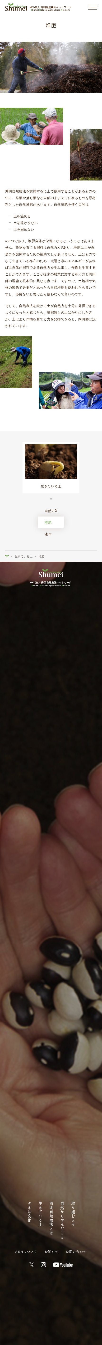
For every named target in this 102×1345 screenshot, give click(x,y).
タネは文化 (29, 1212)
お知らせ (51, 1251)
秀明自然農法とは (51, 1218)
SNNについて (26, 1251)
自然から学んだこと (62, 1220)
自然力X (51, 510)
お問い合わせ (76, 1251)
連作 (48, 533)
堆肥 (48, 522)
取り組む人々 (73, 1214)
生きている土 (24, 556)
